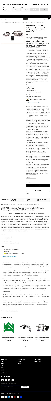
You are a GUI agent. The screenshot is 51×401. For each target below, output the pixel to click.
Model (23, 7)
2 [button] (25, 346)
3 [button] (26, 346)
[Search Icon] (6, 19)
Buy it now (38, 190)
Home (2, 22)
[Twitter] (6, 380)
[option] (13, 34)
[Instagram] (9, 380)
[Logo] (25, 19)
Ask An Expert (14, 311)
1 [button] (24, 346)
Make (13, 7)
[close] (49, 16)
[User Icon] (44, 19)
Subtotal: (28, 182)
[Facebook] (2, 380)
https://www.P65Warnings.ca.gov (33, 102)
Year (4, 7)
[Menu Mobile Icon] (2, 19)
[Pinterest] (12, 380)
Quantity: (28, 177)
